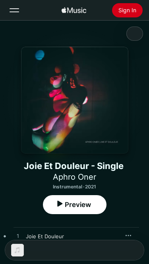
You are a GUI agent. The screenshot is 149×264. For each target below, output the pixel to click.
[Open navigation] (14, 10)
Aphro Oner (74, 177)
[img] (74, 10)
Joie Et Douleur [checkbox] (45, 236)
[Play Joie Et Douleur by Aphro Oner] (18, 236)
